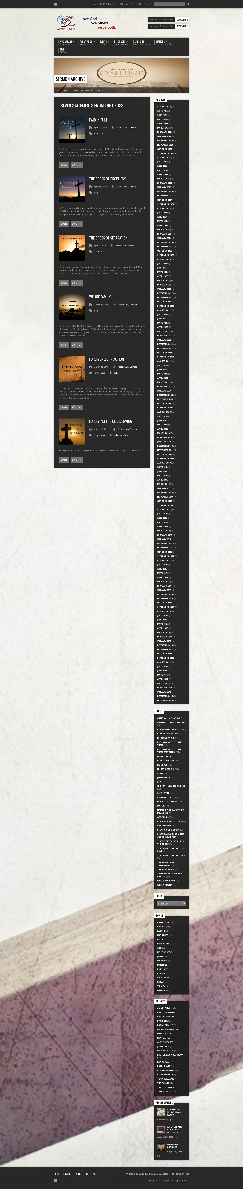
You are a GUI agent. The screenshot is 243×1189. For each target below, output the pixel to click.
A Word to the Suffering (171, 722)
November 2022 (165, 297)
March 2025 (163, 178)
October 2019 (164, 454)
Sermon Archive (70, 79)
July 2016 (162, 615)
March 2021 (163, 382)
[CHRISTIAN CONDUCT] (161, 1149)
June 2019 (162, 471)
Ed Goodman (164, 1033)
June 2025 (162, 166)
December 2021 (165, 344)
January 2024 (164, 238)
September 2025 (165, 153)
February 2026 (164, 132)
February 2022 (164, 335)
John (96, 133)
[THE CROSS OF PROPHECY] (72, 200)
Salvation (163, 977)
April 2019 (162, 479)
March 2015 (163, 683)
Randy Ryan (163, 1061)
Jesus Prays (163, 777)
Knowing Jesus (165, 797)
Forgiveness (99, 373)
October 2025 (164, 149)
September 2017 (165, 556)
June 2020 (162, 420)
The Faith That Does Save (171, 855)
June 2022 (162, 318)
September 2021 (165, 356)
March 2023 (163, 280)
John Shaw (163, 1046)
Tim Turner (163, 1083)
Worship (162, 990)
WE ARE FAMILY (100, 297)
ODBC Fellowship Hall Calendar (113, 4)
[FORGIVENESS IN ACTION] (72, 380)
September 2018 (165, 505)
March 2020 (163, 433)
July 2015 (162, 666)
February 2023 (164, 284)
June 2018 (162, 518)
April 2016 (162, 628)
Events (146, 4)
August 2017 (164, 560)
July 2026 (162, 110)
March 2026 (163, 127)
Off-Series (163, 817)
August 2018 (164, 509)
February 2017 (164, 585)
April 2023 (162, 276)
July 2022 (162, 314)
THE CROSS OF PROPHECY (107, 179)
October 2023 (164, 250)
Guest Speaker (165, 1042)
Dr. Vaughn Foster (167, 1029)
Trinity (161, 986)
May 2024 (162, 221)
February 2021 (164, 386)
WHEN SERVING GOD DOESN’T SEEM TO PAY (174, 1129)
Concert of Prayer (167, 733)
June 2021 (162, 369)
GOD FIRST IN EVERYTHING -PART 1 (174, 1112)
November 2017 (165, 547)
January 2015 (164, 691)
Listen (78, 165)
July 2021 (162, 365)
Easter (161, 931)
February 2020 (164, 437)
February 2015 (164, 687)
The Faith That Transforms (165, 864)
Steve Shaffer (165, 1074)
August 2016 (164, 611)
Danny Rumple (165, 1025)
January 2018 (164, 539)
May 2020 (162, 424)
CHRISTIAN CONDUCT (172, 1145)
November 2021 (165, 348)
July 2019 (162, 467)
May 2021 (162, 373)
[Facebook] (55, 4)
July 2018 (162, 513)
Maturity (162, 805)
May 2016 (162, 624)
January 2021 (164, 390)
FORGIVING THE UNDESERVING (110, 421)
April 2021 (162, 378)
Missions (162, 965)
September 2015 (165, 658)
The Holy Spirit (165, 869)
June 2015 (162, 670)
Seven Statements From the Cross (88, 90)
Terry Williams (165, 1078)
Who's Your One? (166, 880)
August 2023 (164, 259)
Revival (161, 973)
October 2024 (164, 200)
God (159, 948)
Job (159, 781)
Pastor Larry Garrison (126, 127)
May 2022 (162, 322)
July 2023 (162, 263)
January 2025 (164, 187)
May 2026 (162, 119)
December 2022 (165, 293)
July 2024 (162, 212)
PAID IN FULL (98, 120)
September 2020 (165, 407)
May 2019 (162, 475)
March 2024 (163, 229)
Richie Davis (163, 1066)
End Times (162, 935)
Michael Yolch (165, 1050)
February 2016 (164, 636)
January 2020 (164, 441)
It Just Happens (166, 769)
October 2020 (164, 403)
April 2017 (162, 577)
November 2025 (165, 144)
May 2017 (162, 573)
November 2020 (165, 399)
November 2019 (165, 450)
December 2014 (165, 696)
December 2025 (165, 140)
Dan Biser (162, 1021)
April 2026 (162, 123)
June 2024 (162, 216)
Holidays (162, 764)
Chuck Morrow (165, 1016)
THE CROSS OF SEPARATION (108, 238)
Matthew (98, 251)
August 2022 (164, 310)
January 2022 (164, 339)
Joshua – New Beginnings (171, 786)
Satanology (164, 825)
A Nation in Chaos (167, 718)
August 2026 (164, 106)
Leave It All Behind (167, 801)
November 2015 (165, 649)
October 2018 (164, 501)
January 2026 (164, 136)
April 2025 (162, 174)
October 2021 (164, 352)
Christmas (163, 922)
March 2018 (163, 530)
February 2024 (164, 233)
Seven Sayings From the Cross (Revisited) (170, 835)
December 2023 (165, 242)
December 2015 (165, 645)
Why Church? (164, 885)
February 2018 (164, 535)
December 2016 (165, 594)
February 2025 (164, 183)
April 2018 (162, 526)
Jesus (160, 956)
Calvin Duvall (165, 1008)
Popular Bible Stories (169, 821)
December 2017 (165, 543)
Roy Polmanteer (166, 1070)
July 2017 (162, 564)
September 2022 (165, 306)
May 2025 (162, 170)
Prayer (161, 969)
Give (133, 4)
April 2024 (162, 225)
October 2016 (164, 602)
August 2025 (164, 157)
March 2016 (163, 632)
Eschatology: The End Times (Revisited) (169, 750)
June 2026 (162, 115)
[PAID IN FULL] (72, 141)
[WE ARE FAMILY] (72, 318)
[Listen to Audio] (171, 1119)
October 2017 (164, 552)
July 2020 (162, 416)
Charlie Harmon (166, 1012)
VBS (139, 4)
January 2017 (164, 590)
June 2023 (162, 267)
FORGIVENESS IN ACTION (106, 359)
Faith (160, 939)
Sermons (67, 90)
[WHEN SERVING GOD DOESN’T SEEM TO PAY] (161, 1132)
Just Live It (163, 793)
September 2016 (165, 607)
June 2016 (162, 619)
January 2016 (164, 641)
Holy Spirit (163, 952)
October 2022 (164, 301)
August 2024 (164, 208)
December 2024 (165, 191)
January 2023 (164, 289)
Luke (101, 133)
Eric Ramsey (163, 1037)
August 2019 (164, 462)
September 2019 (165, 458)
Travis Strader (165, 1087)
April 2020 (162, 429)
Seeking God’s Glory (168, 829)
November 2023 (165, 246)
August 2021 (164, 361)
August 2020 (164, 411)
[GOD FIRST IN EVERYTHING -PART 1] (161, 1114)
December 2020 (165, 395)
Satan (160, 981)
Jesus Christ (164, 773)
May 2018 (162, 522)
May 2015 (162, 674)
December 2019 (165, 446)
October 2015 (164, 653)
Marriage (162, 960)
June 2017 (162, 568)
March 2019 (163, 484)
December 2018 (165, 492)
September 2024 (165, 204)
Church (161, 926)
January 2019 (164, 488)
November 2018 (165, 496)
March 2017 (163, 581)
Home (94, 4)
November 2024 (165, 195)
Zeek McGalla (164, 1091)
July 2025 (162, 161)
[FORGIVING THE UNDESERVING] (72, 443)
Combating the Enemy (169, 729)
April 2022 (162, 327)
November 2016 (165, 598)
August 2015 (164, 662)
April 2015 (162, 679)
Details (64, 165)
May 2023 (162, 272)
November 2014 (165, 700)
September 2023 (165, 255)
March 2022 (163, 331)
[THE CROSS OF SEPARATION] (72, 259)
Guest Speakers (165, 760)
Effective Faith (165, 738)
